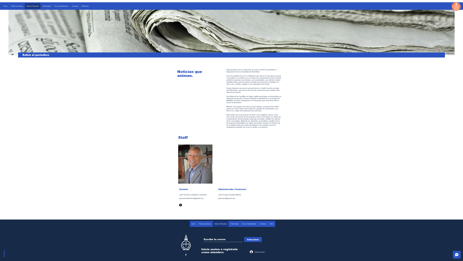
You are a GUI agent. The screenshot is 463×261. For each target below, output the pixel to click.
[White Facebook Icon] (185, 254)
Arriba (4, 253)
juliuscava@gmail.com (226, 198)
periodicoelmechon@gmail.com (191, 198)
